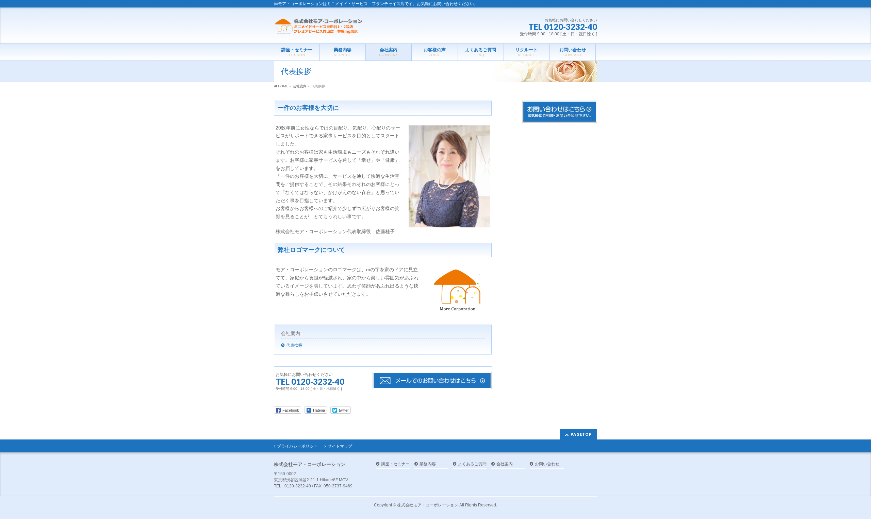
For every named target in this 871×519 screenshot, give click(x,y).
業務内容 (428, 464)
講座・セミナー (395, 464)
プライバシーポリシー (297, 446)
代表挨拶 (294, 345)
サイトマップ (340, 446)
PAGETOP (581, 434)
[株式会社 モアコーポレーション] (320, 27)
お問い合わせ (547, 464)
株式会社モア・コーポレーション (427, 505)
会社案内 (290, 333)
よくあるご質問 (472, 464)
